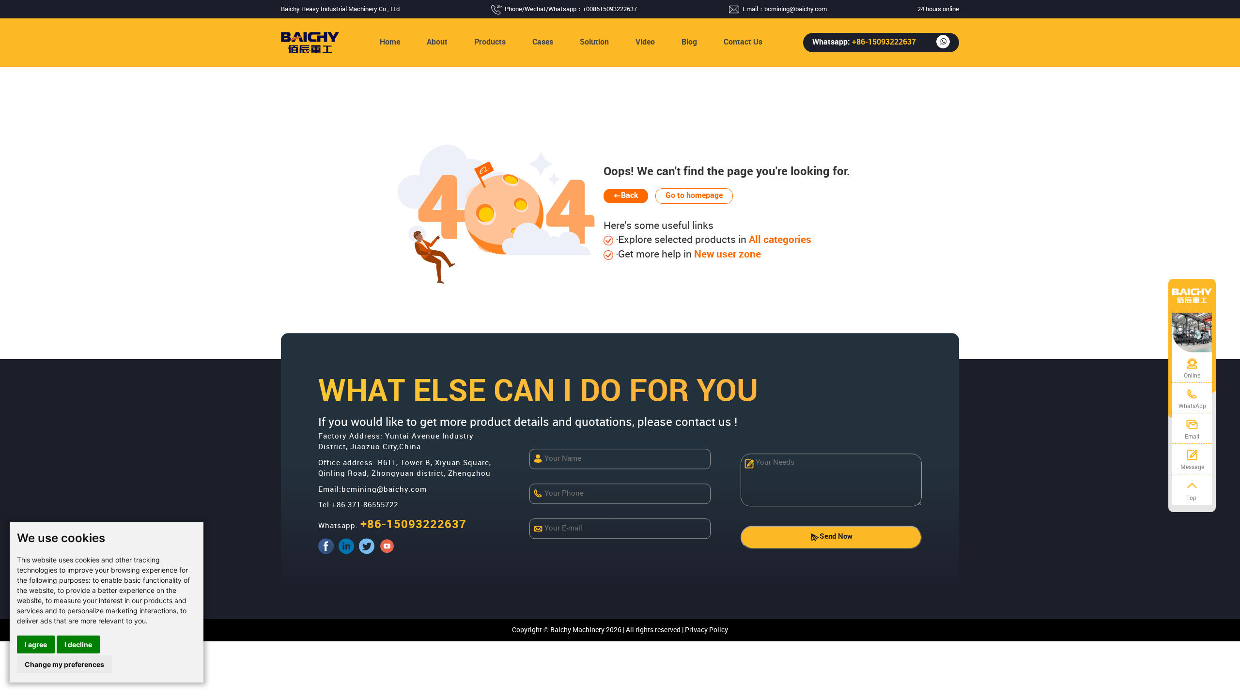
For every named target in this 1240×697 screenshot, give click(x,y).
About (437, 42)
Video (645, 42)
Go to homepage (694, 196)
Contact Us (743, 42)
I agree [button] (36, 644)
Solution (594, 42)
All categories (778, 240)
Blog (689, 42)
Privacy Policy (706, 630)
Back (629, 196)
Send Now (836, 537)
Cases (542, 42)
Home (390, 42)
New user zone (726, 254)
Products (490, 42)
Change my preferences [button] (64, 664)
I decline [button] (78, 644)
